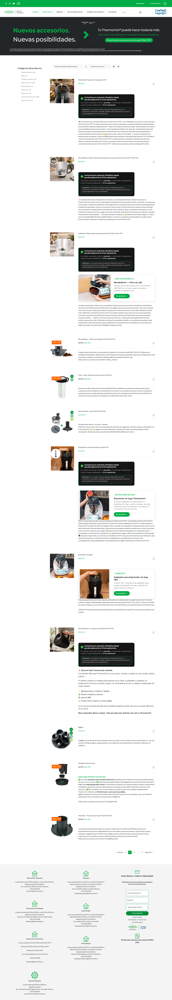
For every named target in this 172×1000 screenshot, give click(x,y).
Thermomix (26, 93)
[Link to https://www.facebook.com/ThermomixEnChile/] (6, 3)
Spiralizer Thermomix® (86, 763)
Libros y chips (27, 100)
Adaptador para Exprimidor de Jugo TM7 (93, 447)
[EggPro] (62, 738)
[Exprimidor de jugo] (62, 566)
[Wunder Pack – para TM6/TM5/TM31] (62, 422)
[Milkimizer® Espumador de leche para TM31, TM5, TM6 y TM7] (62, 244)
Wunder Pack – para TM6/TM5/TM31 (92, 411)
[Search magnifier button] (140, 12)
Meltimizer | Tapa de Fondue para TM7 (92, 80)
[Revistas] (18, 2)
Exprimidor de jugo (85, 555)
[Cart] (165, 3)
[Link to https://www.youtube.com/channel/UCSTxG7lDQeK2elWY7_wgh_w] (14, 3)
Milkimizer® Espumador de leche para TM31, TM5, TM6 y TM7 (100, 233)
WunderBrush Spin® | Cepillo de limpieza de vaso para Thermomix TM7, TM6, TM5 (108, 158)
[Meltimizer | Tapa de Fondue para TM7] (62, 91)
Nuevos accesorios (28, 72)
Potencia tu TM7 (28, 83)
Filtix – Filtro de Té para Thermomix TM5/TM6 (95, 375)
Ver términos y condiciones (137, 920)
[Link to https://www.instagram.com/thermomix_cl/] (10, 3)
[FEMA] (161, 8)
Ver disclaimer (137, 917)
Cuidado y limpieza (29, 79)
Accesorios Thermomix (30, 97)
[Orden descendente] (86, 66)
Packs (24, 76)
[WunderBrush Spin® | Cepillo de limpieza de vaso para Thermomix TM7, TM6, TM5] (62, 169)
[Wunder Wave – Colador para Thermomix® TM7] (62, 640)
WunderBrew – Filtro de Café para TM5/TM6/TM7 (96, 339)
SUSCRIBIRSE (137, 913)
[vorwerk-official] (14, 10)
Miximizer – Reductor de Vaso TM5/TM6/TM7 (95, 816)
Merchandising (27, 86)
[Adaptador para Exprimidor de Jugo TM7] (62, 458)
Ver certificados (137, 922)
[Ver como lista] (118, 66)
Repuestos (26, 90)
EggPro (81, 727)
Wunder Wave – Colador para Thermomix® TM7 (96, 629)
